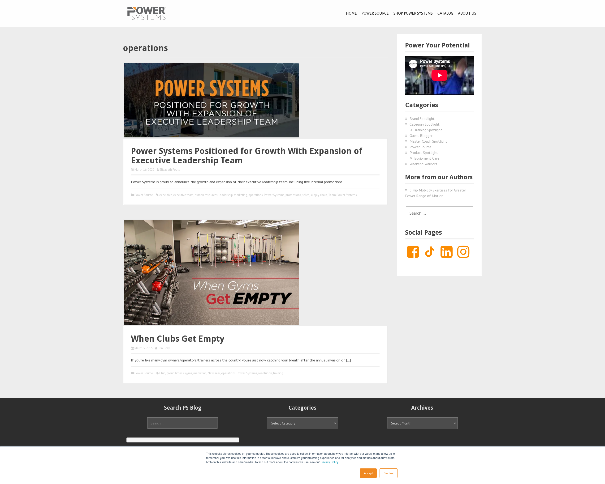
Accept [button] (368, 473)
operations (255, 195)
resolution (265, 373)
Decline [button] (388, 473)
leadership (226, 195)
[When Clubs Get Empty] (211, 272)
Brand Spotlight (422, 118)
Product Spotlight (424, 152)
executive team (183, 195)
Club (162, 373)
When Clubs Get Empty (177, 339)
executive (165, 195)
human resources (206, 195)
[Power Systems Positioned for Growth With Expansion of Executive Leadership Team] (211, 100)
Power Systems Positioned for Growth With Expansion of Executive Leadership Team (246, 156)
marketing (240, 195)
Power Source (375, 13)
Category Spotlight (425, 124)
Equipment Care (426, 158)
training (278, 373)
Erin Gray (164, 348)
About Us (467, 13)
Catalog (445, 13)
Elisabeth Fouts (170, 170)
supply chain (319, 195)
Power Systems (274, 195)
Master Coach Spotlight (428, 141)
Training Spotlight (428, 129)
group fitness (175, 373)
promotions (293, 195)
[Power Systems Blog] (146, 13)
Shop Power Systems (413, 13)
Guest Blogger (421, 135)
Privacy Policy (329, 462)
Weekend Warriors (423, 163)
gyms (188, 373)
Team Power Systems (342, 195)
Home (351, 13)
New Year (214, 373)
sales (305, 195)
